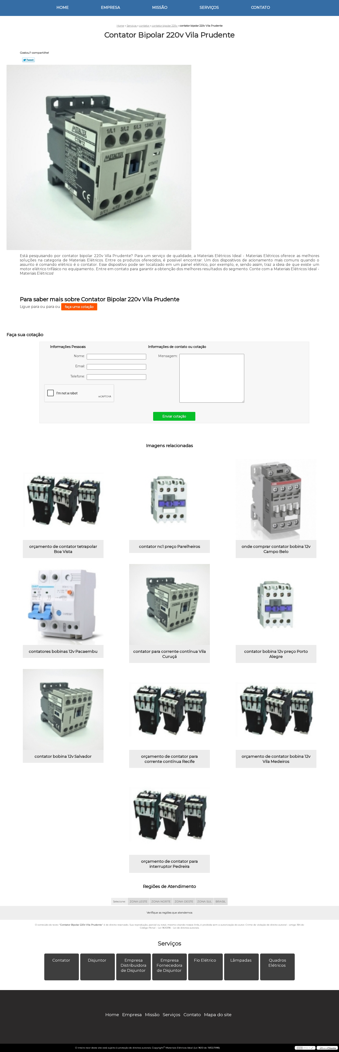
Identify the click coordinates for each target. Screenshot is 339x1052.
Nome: (80, 356)
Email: (81, 366)
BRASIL (221, 901)
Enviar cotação (174, 416)
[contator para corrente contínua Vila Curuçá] (169, 604)
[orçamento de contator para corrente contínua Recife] (169, 709)
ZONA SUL (204, 901)
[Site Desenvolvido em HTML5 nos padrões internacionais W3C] (305, 1048)
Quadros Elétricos (277, 963)
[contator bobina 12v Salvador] (63, 709)
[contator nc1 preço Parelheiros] (169, 499)
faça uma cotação (79, 307)
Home (62, 7)
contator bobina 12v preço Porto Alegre (276, 654)
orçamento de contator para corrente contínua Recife (169, 759)
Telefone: (78, 376)
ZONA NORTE (161, 901)
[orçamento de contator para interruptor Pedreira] (169, 814)
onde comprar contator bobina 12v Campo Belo (276, 549)
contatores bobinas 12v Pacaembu (63, 651)
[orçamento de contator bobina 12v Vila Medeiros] (276, 709)
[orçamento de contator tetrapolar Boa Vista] (63, 499)
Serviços (209, 7)
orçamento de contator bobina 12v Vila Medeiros (276, 759)
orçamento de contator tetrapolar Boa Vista (63, 549)
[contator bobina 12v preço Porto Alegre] (276, 604)
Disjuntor (97, 960)
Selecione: (119, 901)
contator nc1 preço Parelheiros (169, 546)
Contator (61, 960)
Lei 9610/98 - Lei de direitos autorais (178, 927)
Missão (159, 7)
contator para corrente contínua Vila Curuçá (169, 654)
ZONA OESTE (184, 901)
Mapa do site (218, 1014)
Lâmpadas (241, 960)
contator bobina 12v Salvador (63, 756)
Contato (260, 7)
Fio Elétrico (205, 960)
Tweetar (28, 60)
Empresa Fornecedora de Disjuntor (169, 965)
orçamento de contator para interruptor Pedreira (169, 864)
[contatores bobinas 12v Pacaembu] (63, 604)
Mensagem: (168, 356)
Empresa (110, 7)
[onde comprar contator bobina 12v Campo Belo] (276, 499)
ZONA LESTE (138, 901)
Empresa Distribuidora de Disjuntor (133, 965)
